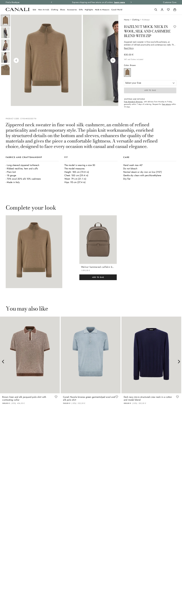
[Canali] (18, 10)
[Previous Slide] (3, 361)
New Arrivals (43, 9)
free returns (166, 104)
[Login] (162, 9)
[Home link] (128, 19)
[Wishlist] (168, 9)
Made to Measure (102, 9)
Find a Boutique (12, 2)
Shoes (62, 9)
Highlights (89, 9)
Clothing (54, 9)
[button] (155, 9)
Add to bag (150, 90)
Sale (34, 9)
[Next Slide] (178, 361)
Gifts (81, 9)
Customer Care (169, 2)
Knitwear (146, 19)
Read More (129, 48)
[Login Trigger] (162, 9)
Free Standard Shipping (133, 101)
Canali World (116, 9)
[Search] (155, 9)
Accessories (72, 9)
